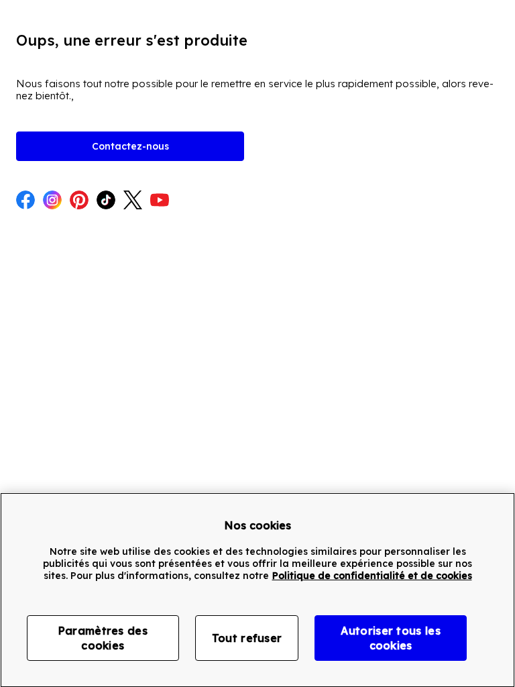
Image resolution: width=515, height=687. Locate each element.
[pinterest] (79, 201)
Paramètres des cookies (103, 638)
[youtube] (159, 201)
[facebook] (25, 201)
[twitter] (132, 201)
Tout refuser (247, 638)
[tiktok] (106, 201)
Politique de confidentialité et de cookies (372, 576)
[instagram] (52, 201)
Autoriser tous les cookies (390, 638)
